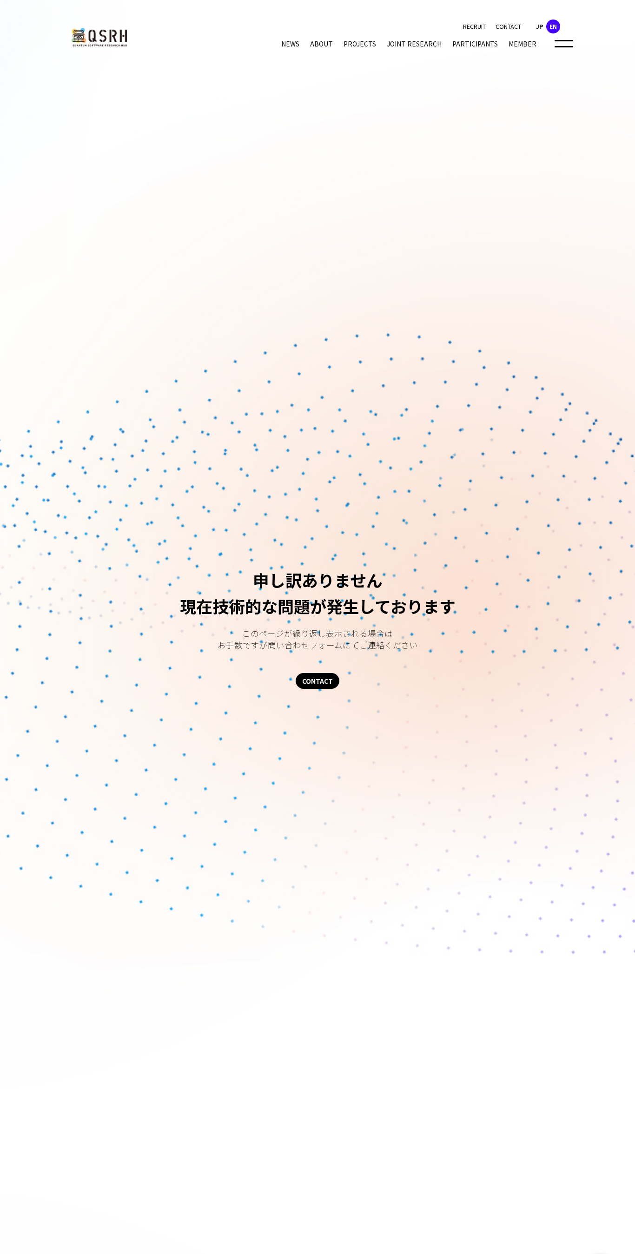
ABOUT (321, 43)
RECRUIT (474, 26)
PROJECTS (360, 43)
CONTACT (508, 26)
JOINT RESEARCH (414, 43)
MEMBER (522, 43)
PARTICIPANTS (475, 43)
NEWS (290, 43)
